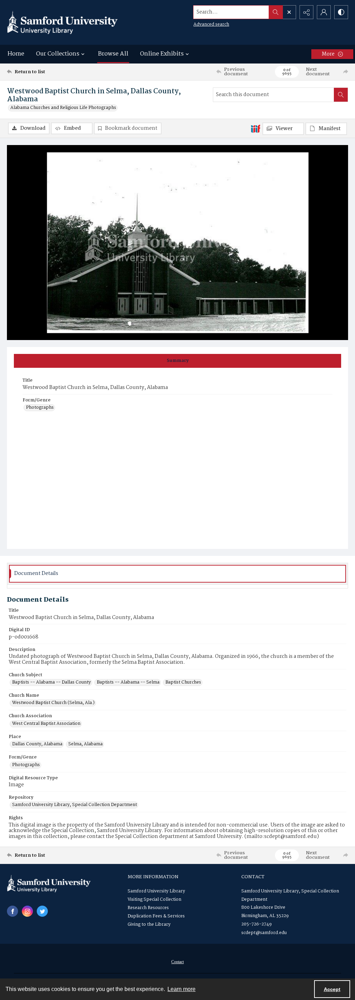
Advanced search (211, 24)
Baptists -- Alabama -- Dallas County (51, 682)
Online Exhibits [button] (162, 54)
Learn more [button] (181, 989)
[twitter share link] (42, 911)
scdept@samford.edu (264, 933)
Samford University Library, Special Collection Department (74, 805)
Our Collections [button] (57, 54)
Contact (177, 961)
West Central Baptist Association (46, 723)
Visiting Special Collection (154, 899)
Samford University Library (156, 891)
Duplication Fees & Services (156, 916)
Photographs (40, 407)
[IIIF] (255, 128)
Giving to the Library (149, 924)
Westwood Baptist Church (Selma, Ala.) (53, 703)
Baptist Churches (183, 682)
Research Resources (148, 908)
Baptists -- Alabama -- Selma (128, 682)
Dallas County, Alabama (37, 744)
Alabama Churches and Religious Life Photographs (63, 107)
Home (16, 54)
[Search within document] (341, 95)
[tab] (177, 360)
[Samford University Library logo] (62, 22)
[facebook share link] (12, 911)
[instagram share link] (27, 911)
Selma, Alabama (85, 744)
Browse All (113, 54)
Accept (332, 989)
